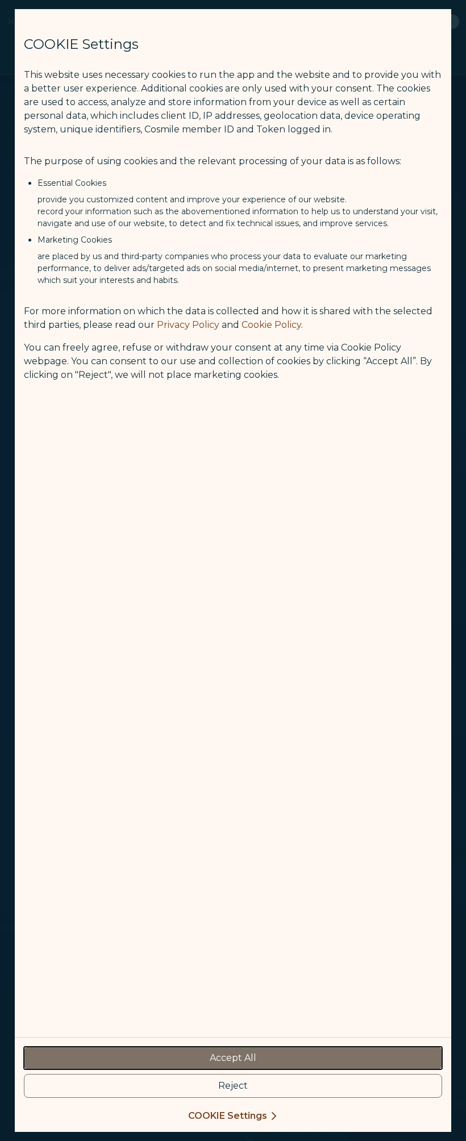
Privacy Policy (188, 324)
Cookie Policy (271, 324)
